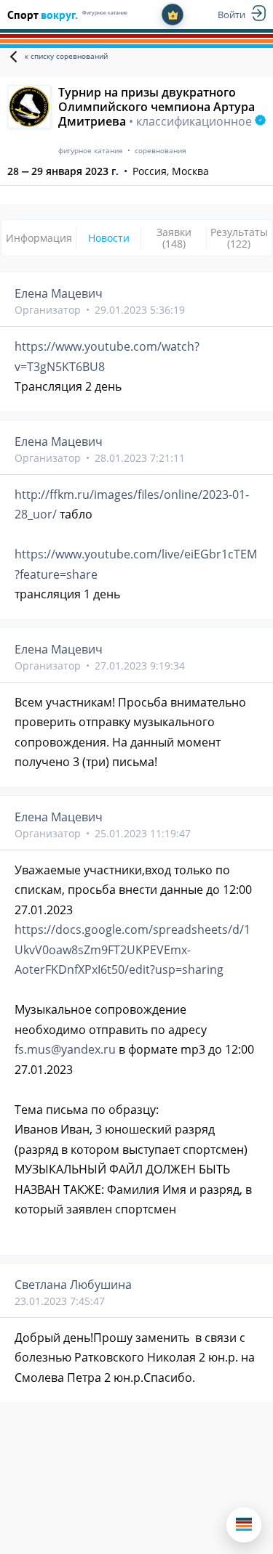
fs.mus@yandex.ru (65, 1049)
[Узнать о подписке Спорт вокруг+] (172, 14)
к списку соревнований (66, 56)
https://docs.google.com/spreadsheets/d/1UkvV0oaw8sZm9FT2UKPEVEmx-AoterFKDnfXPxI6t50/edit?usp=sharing (132, 949)
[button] (243, 1525)
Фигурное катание (104, 12)
